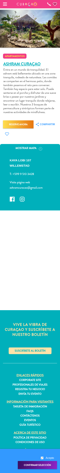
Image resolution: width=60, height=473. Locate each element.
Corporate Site (30, 380)
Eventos (30, 420)
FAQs (30, 411)
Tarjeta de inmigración (30, 406)
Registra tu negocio (30, 389)
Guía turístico (30, 425)
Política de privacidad (30, 438)
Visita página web (20, 182)
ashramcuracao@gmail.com (26, 187)
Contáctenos (30, 416)
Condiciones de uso (30, 442)
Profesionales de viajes (30, 385)
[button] (27, 4)
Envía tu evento (30, 394)
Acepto (50, 458)
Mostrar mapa (26, 148)
